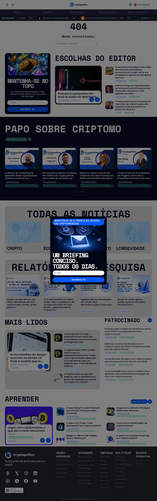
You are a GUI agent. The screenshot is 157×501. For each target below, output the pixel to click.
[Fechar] (104, 219)
